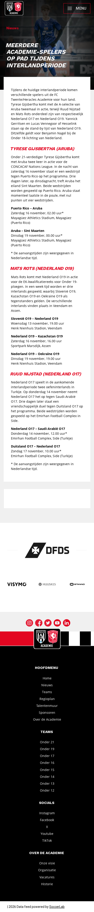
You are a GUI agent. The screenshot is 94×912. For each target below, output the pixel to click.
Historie (47, 884)
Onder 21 (47, 742)
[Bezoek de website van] (47, 550)
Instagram (47, 813)
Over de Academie (47, 719)
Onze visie (47, 863)
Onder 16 (47, 762)
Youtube (47, 833)
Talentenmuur (47, 705)
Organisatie (47, 870)
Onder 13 (47, 783)
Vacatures (47, 877)
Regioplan (47, 699)
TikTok (47, 840)
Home (47, 678)
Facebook (47, 820)
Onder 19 (47, 749)
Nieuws (47, 685)
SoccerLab (57, 907)
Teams (47, 692)
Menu (81, 8)
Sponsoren (47, 712)
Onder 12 (47, 790)
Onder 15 (47, 769)
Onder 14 (47, 776)
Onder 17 (47, 756)
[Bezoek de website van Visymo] (16, 584)
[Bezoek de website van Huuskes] (46, 584)
